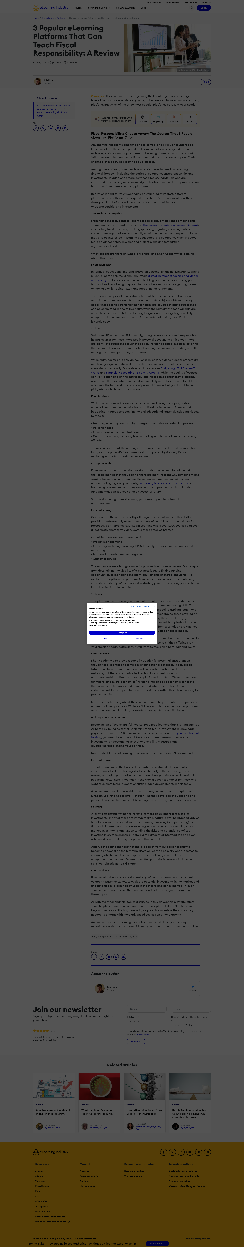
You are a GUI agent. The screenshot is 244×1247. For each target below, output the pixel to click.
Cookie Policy (149, 606)
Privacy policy (135, 606)
